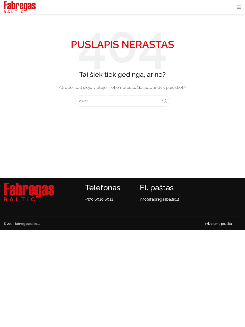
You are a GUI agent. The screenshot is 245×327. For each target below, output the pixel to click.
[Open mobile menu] (239, 7)
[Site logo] (20, 7)
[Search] (164, 101)
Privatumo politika (218, 224)
